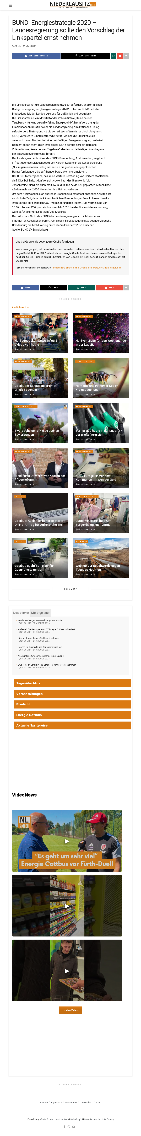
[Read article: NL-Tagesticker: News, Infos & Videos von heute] (40, 333)
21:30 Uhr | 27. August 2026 (35, 632)
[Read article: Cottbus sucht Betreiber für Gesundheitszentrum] (40, 558)
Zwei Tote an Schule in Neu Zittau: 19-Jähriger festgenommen (47, 665)
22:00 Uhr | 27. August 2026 (35, 623)
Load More (70, 589)
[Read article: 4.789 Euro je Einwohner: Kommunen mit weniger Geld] (101, 468)
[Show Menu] (10, 5)
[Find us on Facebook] (64, 1126)
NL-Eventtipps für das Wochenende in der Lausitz (41, 656)
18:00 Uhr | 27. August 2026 (35, 659)
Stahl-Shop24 (76, 1119)
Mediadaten (71, 1102)
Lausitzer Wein (62, 1119)
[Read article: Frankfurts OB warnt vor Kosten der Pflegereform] (40, 468)
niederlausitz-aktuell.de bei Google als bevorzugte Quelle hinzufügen (87, 267)
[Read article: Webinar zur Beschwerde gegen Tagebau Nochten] (101, 558)
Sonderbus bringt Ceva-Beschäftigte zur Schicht (40, 620)
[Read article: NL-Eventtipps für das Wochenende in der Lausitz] (101, 333)
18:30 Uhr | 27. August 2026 (35, 650)
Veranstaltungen (29, 694)
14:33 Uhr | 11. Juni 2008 (24, 46)
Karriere (44, 1102)
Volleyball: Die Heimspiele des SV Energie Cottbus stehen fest (46, 629)
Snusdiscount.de (92, 1119)
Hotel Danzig (108, 1119)
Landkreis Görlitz (25, 407)
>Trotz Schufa (46, 1119)
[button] (67, 841)
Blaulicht (23, 704)
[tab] (21, 613)
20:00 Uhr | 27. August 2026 (35, 641)
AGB (98, 1102)
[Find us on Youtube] (73, 1126)
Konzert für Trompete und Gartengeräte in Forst (40, 647)
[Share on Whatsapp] (113, 56)
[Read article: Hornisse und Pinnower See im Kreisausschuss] (101, 378)
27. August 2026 (25, 349)
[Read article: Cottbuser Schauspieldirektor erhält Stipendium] (40, 378)
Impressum (56, 1102)
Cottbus (20, 497)
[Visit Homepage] (73, 5)
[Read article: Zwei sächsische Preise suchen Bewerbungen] (40, 423)
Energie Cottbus (29, 715)
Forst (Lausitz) (85, 362)
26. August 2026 (86, 484)
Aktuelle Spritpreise (32, 725)
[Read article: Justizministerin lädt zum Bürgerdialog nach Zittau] (101, 513)
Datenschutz (86, 1102)
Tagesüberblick (28, 683)
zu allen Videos (70, 1010)
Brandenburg (23, 316)
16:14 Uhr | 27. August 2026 (35, 667)
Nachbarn (81, 542)
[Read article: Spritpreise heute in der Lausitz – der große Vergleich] (101, 423)
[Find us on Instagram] (69, 1126)
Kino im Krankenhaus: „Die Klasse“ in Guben (38, 638)
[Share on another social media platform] (126, 56)
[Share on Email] (120, 56)
